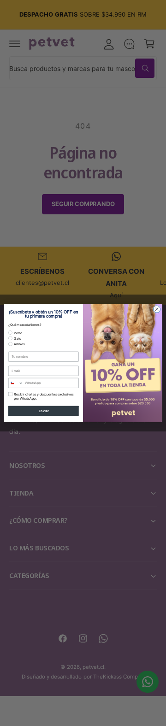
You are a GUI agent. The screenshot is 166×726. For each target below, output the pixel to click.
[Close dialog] (156, 309)
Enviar (44, 410)
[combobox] (15, 383)
